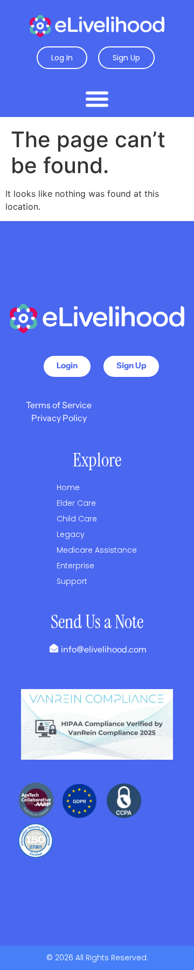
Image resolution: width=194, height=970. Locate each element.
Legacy (71, 534)
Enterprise (75, 565)
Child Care (77, 518)
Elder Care (76, 503)
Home (68, 487)
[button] (97, 98)
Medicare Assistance (97, 550)
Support (72, 581)
